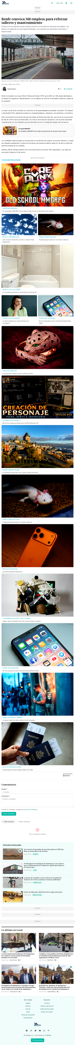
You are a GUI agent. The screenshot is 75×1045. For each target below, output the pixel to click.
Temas (28, 1012)
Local (35, 870)
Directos (28, 1006)
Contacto (47, 1003)
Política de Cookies (47, 1012)
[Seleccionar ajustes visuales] (66, 3)
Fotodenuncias (28, 1017)
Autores (28, 1009)
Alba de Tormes (37, 895)
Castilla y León (37, 882)
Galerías (28, 1003)
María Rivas (50, 960)
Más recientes (9, 821)
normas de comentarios (30, 809)
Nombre (4, 789)
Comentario (5, 796)
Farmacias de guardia (27, 1015)
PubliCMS (48, 1035)
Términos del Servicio (47, 1006)
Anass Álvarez (13, 960)
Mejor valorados (24, 821)
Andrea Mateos (51, 991)
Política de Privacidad (47, 1009)
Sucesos (36, 854)
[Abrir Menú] (71, 3)
